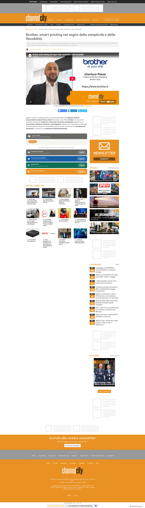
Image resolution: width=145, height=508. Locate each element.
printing (34, 141)
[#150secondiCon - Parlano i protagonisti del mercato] (104, 215)
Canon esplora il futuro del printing (64, 220)
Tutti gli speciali (113, 168)
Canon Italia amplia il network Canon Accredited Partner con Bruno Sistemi (48, 222)
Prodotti (58, 24)
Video (51, 24)
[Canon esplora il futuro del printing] (64, 213)
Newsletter (115, 24)
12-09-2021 (47, 49)
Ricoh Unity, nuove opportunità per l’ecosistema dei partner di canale (32, 201)
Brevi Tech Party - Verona (99, 193)
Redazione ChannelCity (35, 49)
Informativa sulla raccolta (56, 506)
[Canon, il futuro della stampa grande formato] (48, 193)
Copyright (82, 463)
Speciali (55, 463)
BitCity (34, 455)
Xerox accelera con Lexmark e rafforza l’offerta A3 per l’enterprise (32, 222)
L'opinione (30, 24)
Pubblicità (90, 463)
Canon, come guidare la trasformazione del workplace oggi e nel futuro (80, 202)
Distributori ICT (81, 24)
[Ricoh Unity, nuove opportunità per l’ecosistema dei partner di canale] (32, 193)
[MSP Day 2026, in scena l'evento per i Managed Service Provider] (104, 202)
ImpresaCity (54, 2)
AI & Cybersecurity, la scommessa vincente (104, 180)
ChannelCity (43, 2)
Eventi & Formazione (82, 20)
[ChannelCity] (36, 18)
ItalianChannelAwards (98, 455)
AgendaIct (110, 455)
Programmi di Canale (41, 24)
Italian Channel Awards (81, 2)
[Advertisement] (72, 428)
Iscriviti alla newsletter (72, 445)
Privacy (76, 495)
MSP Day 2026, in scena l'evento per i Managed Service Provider (102, 205)
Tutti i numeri (114, 355)
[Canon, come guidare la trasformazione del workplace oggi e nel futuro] (80, 193)
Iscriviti (82, 152)
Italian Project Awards (98, 2)
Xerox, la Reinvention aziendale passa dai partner (64, 242)
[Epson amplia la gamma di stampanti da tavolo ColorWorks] (64, 193)
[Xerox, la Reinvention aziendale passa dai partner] (64, 233)
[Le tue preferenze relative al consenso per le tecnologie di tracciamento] (136, 506)
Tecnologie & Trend (69, 24)
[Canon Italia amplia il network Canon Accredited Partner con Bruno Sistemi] (48, 213)
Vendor (59, 20)
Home (52, 20)
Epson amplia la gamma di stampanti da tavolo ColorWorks (64, 201)
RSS (97, 463)
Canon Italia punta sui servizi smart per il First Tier (80, 221)
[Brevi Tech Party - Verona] (104, 189)
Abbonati (81, 171)
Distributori (69, 20)
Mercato (95, 20)
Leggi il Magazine (104, 391)
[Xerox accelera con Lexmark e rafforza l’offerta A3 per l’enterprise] (32, 213)
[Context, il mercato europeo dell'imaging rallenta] (80, 233)
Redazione (73, 463)
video (35, 29)
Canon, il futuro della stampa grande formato (48, 200)
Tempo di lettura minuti (59, 49)
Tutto (117, 264)
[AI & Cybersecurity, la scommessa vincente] (104, 176)
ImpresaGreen (84, 455)
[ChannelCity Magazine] (104, 372)
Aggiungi (81, 158)
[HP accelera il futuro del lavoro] (32, 233)
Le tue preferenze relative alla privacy (79, 506)
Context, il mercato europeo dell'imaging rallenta (80, 241)
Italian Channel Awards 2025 (99, 24)
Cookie (69, 495)
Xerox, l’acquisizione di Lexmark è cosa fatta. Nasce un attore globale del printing (47, 243)
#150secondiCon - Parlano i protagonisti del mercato (103, 218)
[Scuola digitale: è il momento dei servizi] (104, 228)
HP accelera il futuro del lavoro (31, 240)
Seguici (82, 165)
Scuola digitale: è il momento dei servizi (103, 232)
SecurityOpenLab (65, 2)
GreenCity (74, 455)
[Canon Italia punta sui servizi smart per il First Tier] (80, 213)
